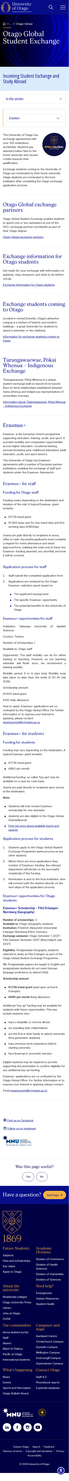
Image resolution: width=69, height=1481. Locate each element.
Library (7, 1307)
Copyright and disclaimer (39, 1451)
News (6, 1376)
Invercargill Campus (48, 1357)
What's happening (17, 1370)
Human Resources (47, 1298)
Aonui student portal (15, 1332)
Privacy (60, 1451)
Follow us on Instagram (21, 1128)
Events (7, 1382)
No (42, 1176)
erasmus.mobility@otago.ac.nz (21, 722)
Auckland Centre (46, 1336)
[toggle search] (51, 7)
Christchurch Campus (49, 1341)
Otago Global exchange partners (23, 236)
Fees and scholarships (16, 1260)
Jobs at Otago (11, 1313)
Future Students (16, 1248)
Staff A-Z (41, 1376)
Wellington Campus (48, 1352)
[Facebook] (17, 1427)
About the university (11, 1288)
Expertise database (48, 1387)
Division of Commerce (50, 1259)
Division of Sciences (48, 1279)
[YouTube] (38, 1427)
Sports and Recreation (17, 1387)
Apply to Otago (12, 1271)
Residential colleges (15, 1296)
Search (36, 1446)
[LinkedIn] (7, 1427)
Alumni (7, 1343)
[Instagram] (27, 1427)
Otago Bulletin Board (16, 1393)
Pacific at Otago (12, 1354)
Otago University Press (17, 1302)
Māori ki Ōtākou (13, 1348)
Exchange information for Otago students (29, 284)
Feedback (49, 1446)
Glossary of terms (12, 1451)
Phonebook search (48, 1382)
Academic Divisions (44, 1250)
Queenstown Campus (49, 1363)
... (11, 23)
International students (16, 1359)
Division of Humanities (49, 1274)
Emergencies (44, 1292)
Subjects (8, 1255)
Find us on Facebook (20, 1120)
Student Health (45, 1303)
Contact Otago (48, 1370)
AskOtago (53, 1195)
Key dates (9, 1266)
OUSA (6, 1318)
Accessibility (34, 1455)
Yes (28, 1176)
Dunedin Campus (46, 1346)
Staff (5, 1337)
